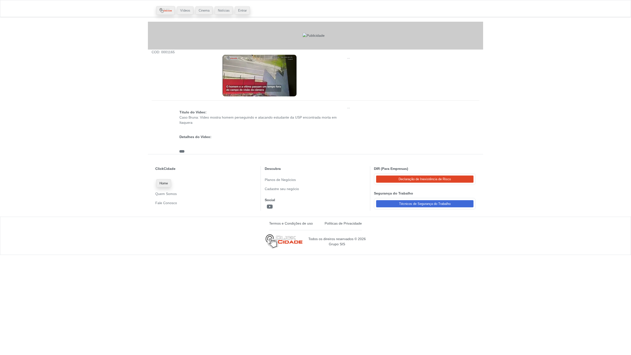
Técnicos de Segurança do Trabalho (425, 204)
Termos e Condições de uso (291, 223)
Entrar (242, 10)
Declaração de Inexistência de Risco (425, 179)
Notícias (224, 10)
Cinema (204, 10)
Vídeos (185, 10)
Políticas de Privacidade (343, 223)
